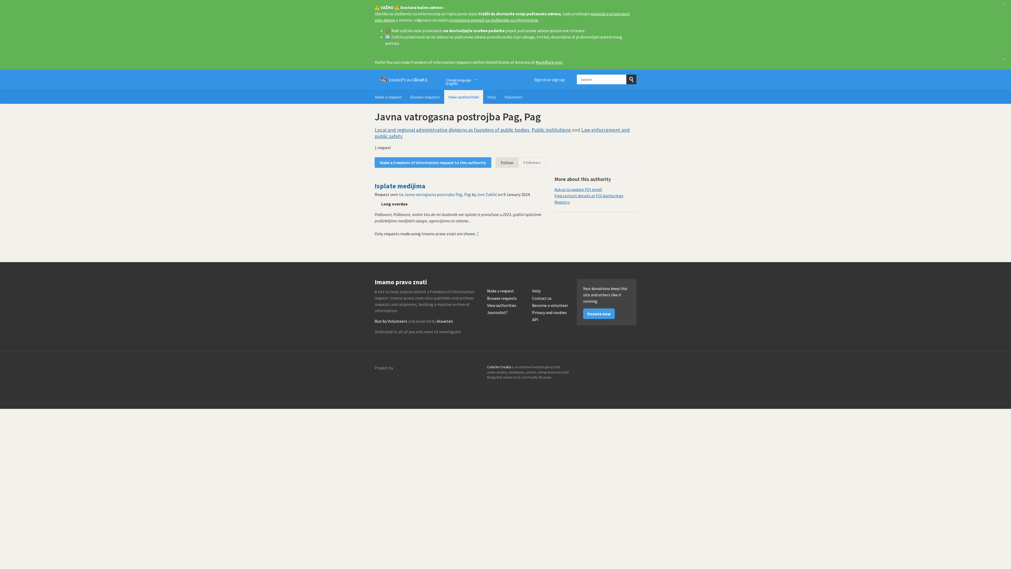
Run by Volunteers (391, 321)
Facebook (632, 369)
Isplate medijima (400, 186)
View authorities (463, 97)
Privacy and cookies (549, 312)
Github (609, 369)
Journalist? (497, 312)
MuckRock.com (549, 62)
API (535, 319)
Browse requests (425, 97)
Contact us (542, 298)
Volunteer (513, 97)
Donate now (599, 313)
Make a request (388, 97)
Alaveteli (445, 321)
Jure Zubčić (487, 194)
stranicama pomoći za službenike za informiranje (493, 20)
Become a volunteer (550, 305)
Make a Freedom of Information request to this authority (433, 162)
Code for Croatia (385, 380)
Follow (507, 162)
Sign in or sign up (549, 79)
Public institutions (551, 130)
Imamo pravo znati (404, 80)
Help (491, 97)
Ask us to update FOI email (578, 189)
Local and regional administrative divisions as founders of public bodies (452, 130)
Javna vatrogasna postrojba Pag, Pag (437, 194)
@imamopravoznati (621, 369)
